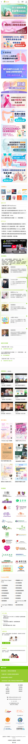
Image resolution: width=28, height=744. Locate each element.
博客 (23, 259)
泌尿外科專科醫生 (5, 263)
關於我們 (20, 689)
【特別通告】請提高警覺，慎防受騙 (9, 236)
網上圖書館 (20, 685)
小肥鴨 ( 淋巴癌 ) (14, 317)
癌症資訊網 (7, 685)
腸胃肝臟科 (23, 263)
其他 (15, 261)
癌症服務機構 (18, 260)
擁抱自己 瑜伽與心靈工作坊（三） (9, 481)
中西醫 (3, 264)
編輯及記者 (15, 259)
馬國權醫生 (13, 304)
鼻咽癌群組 (4, 595)
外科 (7, 260)
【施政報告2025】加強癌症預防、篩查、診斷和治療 (13, 226)
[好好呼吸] (14, 191)
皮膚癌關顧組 (5, 590)
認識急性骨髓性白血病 (20, 481)
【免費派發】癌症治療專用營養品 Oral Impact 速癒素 (13, 228)
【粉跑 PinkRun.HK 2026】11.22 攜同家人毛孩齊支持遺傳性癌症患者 (14, 617)
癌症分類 (24, 261)
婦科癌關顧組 (19, 593)
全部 (3, 259)
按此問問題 (7, 642)
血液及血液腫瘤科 (8, 259)
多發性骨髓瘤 (19, 585)
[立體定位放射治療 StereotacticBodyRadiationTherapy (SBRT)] (8, 191)
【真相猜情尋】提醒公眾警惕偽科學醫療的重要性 (12, 680)
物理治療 (18, 263)
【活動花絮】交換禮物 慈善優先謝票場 (10, 674)
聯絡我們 (20, 691)
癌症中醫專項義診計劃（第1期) (8, 460)
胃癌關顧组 (4, 588)
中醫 (20, 259)
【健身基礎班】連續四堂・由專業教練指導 (11, 621)
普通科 (7, 264)
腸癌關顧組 (4, 600)
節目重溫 (20, 687)
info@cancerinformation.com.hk (15, 697)
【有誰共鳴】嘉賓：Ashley (7, 215)
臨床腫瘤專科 (12, 260)
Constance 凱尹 (14, 279)
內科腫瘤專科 (4, 261)
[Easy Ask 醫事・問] (19, 191)
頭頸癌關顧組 (19, 588)
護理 (10, 264)
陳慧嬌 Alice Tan (14, 292)
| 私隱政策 (10, 740)
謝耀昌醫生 (13, 267)
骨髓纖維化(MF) (19, 580)
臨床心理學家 (12, 263)
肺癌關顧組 (18, 598)
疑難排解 (7, 689)
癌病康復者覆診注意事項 (6, 677)
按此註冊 (6, 659)
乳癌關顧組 (18, 595)
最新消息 (7, 693)
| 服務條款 (14, 740)
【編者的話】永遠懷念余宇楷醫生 (8, 208)
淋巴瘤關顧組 (19, 582)
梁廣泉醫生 (13, 330)
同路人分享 (19, 261)
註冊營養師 (10, 261)
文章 (7, 687)
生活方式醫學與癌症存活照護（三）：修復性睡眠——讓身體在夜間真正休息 (13, 353)
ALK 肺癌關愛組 (5, 598)
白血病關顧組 (5, 585)
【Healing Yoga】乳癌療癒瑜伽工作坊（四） (11, 440)
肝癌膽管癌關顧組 (20, 590)
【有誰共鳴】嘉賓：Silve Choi (8, 358)
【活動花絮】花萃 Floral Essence (8, 205)
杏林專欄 (3, 256)
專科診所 (3, 260)
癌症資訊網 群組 (19, 604)
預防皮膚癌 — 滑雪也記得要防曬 (8, 670)
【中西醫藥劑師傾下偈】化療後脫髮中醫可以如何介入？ (14, 213)
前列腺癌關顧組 (5, 593)
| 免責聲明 (18, 740)
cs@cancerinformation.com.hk (15, 699)
